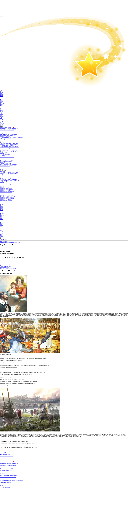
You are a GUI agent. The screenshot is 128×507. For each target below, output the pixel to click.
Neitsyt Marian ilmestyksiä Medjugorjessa (7, 198)
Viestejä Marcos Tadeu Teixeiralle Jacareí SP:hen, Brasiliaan (9, 147)
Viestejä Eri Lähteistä (3, 152)
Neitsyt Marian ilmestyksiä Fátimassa (6, 192)
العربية (1, 119)
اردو (1, 120)
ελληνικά (1, 109)
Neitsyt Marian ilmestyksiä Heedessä (6, 194)
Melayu (1, 100)
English (1, 92)
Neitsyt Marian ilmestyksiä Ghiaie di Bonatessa (7, 195)
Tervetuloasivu (2, 155)
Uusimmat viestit (3, 142)
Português (2, 103)
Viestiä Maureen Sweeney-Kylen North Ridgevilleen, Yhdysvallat (10, 151)
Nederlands (2, 101)
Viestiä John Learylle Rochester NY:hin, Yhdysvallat (8, 150)
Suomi (1, 218)
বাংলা (1, 112)
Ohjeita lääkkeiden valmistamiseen (5, 482)
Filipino (1, 94)
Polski (1, 102)
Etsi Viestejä (2, 153)
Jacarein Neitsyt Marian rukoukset (5, 473)
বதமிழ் (1, 113)
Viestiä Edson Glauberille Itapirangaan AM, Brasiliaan (9, 148)
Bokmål (1, 89)
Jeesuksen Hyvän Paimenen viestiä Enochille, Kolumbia (9, 143)
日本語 (1, 124)
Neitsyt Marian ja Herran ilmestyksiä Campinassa (8, 193)
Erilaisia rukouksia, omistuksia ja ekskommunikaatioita (9, 128)
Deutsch (1, 91)
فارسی (1, 121)
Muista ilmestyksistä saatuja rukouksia (6, 131)
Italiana (1, 210)
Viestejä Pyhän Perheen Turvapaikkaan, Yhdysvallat (8, 177)
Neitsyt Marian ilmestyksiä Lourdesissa (6, 187)
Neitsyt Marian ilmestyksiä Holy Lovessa (6, 199)
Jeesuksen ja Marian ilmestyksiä (5, 140)
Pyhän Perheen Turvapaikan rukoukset (6, 160)
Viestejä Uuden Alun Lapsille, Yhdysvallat (7, 149)
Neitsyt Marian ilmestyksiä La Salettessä (6, 186)
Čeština (1, 90)
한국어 (1, 125)
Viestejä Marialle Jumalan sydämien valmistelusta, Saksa (9, 146)
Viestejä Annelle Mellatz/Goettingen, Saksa (7, 145)
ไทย (1, 117)
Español (1, 93)
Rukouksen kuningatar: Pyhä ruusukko (7, 127)
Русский (1, 111)
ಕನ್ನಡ (1, 115)
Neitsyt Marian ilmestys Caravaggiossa (6, 184)
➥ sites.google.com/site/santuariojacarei (6, 456)
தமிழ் (1, 224)
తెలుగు (1, 114)
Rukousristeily (2, 132)
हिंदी (1, 118)
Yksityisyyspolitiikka (3, 239)
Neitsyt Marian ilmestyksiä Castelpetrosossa (7, 191)
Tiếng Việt (2, 107)
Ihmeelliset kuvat (3, 485)
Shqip (1, 105)
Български (2, 110)
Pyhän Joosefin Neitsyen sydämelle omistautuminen (8, 475)
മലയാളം (2, 116)
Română (1, 104)
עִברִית (1, 122)
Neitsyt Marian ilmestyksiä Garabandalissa (7, 197)
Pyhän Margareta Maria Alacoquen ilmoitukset (7, 185)
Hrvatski (1, 96)
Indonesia (1, 209)
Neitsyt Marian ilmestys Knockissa (5, 190)
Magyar (1, 99)
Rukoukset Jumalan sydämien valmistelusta (7, 130)
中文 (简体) (2, 123)
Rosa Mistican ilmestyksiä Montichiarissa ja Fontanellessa (9, 196)
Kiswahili (1, 98)
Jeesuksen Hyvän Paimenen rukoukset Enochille (8, 129)
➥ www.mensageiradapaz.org (5, 454)
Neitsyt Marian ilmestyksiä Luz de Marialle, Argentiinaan (9, 144)
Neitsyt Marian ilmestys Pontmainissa (6, 188)
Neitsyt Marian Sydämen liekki (5, 136)
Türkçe (1, 108)
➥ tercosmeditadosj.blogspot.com (5, 452)
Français (1, 95)
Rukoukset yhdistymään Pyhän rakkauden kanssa (8, 135)
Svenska (1, 219)
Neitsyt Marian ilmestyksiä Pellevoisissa (6, 189)
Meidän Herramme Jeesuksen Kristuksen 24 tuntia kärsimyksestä (11, 137)
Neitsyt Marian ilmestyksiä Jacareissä (6, 200)
